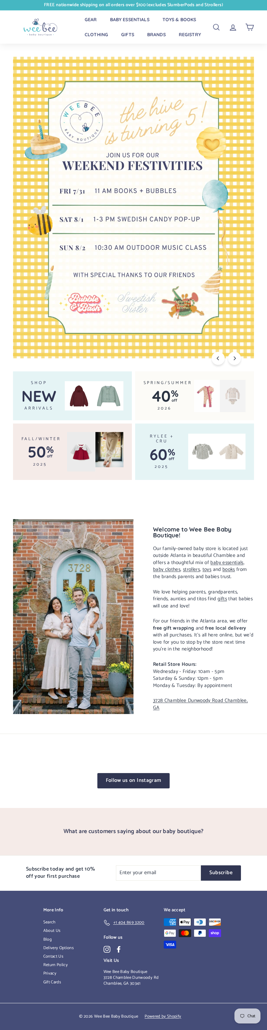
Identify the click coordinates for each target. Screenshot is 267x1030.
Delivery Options (58, 948)
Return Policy (55, 965)
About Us (52, 930)
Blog (47, 939)
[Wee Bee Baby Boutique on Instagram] (107, 949)
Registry (190, 34)
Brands (156, 34)
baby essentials (226, 563)
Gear (91, 19)
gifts (222, 599)
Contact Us (53, 956)
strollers (191, 569)
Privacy (49, 973)
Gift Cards (52, 982)
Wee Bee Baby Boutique (126, 971)
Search (49, 922)
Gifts (127, 34)
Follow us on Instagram (134, 780)
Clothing (96, 34)
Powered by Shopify (163, 1016)
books (228, 569)
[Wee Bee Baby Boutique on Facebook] (118, 949)
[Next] (234, 358)
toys (207, 569)
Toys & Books (179, 19)
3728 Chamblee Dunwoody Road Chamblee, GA (200, 704)
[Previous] (218, 358)
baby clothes (166, 569)
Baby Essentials (129, 19)
